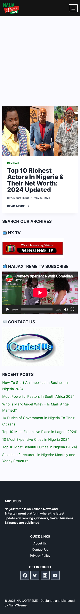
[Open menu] (73, 8)
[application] (40, 293)
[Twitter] (34, 575)
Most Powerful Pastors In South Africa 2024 (38, 396)
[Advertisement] (40, 58)
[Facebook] (24, 575)
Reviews (13, 163)
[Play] (8, 309)
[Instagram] (45, 575)
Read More (18, 206)
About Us (40, 543)
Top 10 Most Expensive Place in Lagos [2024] (39, 432)
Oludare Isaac (20, 197)
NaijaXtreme (18, 605)
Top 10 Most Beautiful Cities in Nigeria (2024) (39, 447)
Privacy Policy (40, 556)
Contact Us (40, 549)
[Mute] (66, 309)
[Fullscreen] (72, 309)
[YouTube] (55, 575)
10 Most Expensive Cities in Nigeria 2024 (36, 439)
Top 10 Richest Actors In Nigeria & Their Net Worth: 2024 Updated (35, 180)
